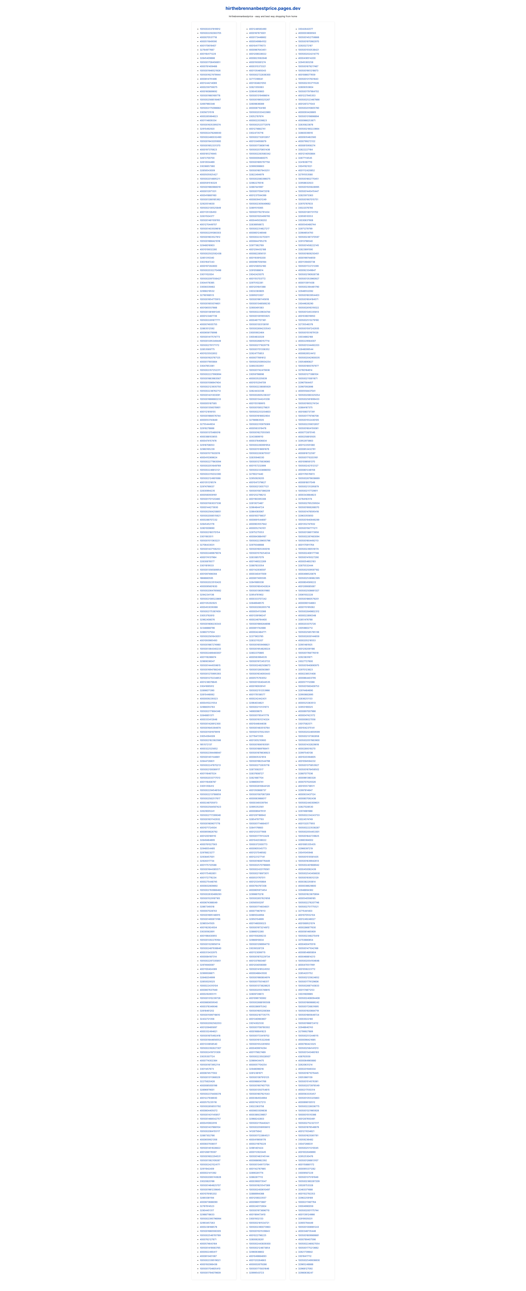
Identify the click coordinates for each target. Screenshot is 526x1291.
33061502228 (305, 594)
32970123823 (305, 669)
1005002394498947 (210, 752)
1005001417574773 (210, 336)
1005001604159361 (308, 428)
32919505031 (305, 1218)
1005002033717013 (210, 777)
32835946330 (256, 457)
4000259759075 (208, 87)
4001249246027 (306, 919)
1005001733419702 (259, 1035)
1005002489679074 (210, 553)
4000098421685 (307, 1039)
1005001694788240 (210, 669)
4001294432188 (257, 249)
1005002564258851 (210, 511)
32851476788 (305, 619)
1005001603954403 (308, 295)
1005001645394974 (210, 727)
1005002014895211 (210, 178)
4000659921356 (208, 1139)
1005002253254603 (260, 411)
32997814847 (305, 790)
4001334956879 (257, 141)
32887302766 (207, 1135)
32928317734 (207, 860)
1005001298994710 (259, 944)
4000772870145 (306, 432)
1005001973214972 (259, 927)
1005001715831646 (259, 1268)
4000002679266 (258, 1264)
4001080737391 (306, 411)
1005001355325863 (308, 1098)
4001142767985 (257, 1168)
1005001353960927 (308, 278)
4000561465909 (307, 931)
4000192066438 (208, 1264)
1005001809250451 (308, 253)
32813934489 (207, 162)
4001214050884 (306, 153)
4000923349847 (307, 270)
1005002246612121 (210, 469)
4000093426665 (307, 112)
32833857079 (256, 557)
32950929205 (256, 478)
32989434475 (256, 1060)
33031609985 (305, 994)
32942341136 (207, 594)
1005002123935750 (210, 386)
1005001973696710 (259, 1210)
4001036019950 (306, 316)
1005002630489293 (210, 894)
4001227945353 (306, 95)
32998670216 (256, 894)
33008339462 (207, 286)
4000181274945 (208, 153)
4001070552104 (306, 915)
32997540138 (305, 752)
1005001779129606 (308, 981)
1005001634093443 (259, 673)
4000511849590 (208, 41)
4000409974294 (258, 1048)
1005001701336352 (259, 349)
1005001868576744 (210, 415)
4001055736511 (306, 786)
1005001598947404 (210, 382)
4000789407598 (307, 1239)
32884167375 (305, 407)
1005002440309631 (308, 802)
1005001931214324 (259, 719)
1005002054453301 (308, 831)
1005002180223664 (308, 128)
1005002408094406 (309, 998)
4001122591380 (306, 445)
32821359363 (256, 87)
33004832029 (256, 336)
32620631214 (305, 1064)
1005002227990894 (210, 374)
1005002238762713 (210, 390)
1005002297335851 (210, 960)
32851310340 (207, 257)
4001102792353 (306, 1193)
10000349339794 (258, 802)
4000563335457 (307, 1093)
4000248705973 (208, 802)
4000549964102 (257, 41)
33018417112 (304, 1256)
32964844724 (256, 507)
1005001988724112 (308, 1023)
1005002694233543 (260, 328)
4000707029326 (307, 781)
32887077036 (305, 773)
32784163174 (305, 499)
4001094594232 (307, 761)
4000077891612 (257, 357)
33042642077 (305, 29)
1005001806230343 (210, 623)
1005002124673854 (259, 1247)
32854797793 (256, 819)
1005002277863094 (210, 461)
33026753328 (305, 1185)
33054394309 (207, 736)
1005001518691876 (259, 449)
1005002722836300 (259, 74)
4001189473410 (257, 1214)
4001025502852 (208, 353)
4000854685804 (307, 952)
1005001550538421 (308, 49)
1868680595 (206, 578)
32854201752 (305, 973)
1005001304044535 (259, 682)
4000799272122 (306, 141)
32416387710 (305, 162)
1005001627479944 (210, 74)
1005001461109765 (210, 220)
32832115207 (256, 640)
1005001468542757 (210, 1118)
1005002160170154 (210, 532)
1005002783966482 (210, 890)
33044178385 (207, 282)
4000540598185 (307, 898)
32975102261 (256, 282)
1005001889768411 (259, 748)
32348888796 (207, 628)
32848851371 (207, 715)
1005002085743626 (210, 1177)
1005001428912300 (210, 723)
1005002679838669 (309, 478)
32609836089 (256, 103)
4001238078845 (208, 682)
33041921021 (305, 166)
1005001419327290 (308, 557)
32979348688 (256, 544)
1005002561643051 (210, 636)
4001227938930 (208, 1098)
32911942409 (207, 1168)
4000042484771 (257, 632)
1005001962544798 (259, 761)
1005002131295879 (308, 486)
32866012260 (256, 931)
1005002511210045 (308, 1148)
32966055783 (207, 707)
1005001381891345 (210, 311)
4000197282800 (208, 266)
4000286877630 (307, 927)
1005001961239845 (210, 1189)
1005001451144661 (210, 757)
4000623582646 (258, 58)
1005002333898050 (260, 469)
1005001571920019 (210, 453)
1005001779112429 (259, 836)
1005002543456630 (309, 873)
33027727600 (305, 661)
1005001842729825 (308, 836)
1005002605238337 (259, 395)
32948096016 (256, 1069)
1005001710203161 (308, 457)
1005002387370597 (308, 237)
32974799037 (207, 486)
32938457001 (207, 856)
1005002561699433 (308, 399)
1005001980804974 (259, 977)
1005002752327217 (308, 1123)
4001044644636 (257, 723)
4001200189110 (208, 836)
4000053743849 (208, 420)
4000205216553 (307, 640)
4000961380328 (307, 777)
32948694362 (305, 890)
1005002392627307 (210, 1048)
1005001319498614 (259, 95)
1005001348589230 (259, 303)
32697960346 (207, 103)
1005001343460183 (308, 1052)
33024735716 (256, 132)
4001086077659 (306, 74)
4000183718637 (257, 515)
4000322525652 (209, 748)
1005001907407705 (259, 1085)
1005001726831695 (308, 1006)
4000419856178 (257, 1139)
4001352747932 (306, 524)
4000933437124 (306, 794)
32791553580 (305, 174)
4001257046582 (257, 852)
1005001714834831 (259, 906)
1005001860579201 (308, 598)
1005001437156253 (210, 549)
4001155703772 (257, 278)
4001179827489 (257, 1052)
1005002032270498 (210, 270)
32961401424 (256, 1148)
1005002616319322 (308, 307)
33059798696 (256, 374)
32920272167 (305, 45)
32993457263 (207, 1222)
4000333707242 (258, 598)
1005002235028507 (259, 1056)
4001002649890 (307, 1152)
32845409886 (207, 58)
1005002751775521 (308, 906)
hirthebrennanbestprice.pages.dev (263, 8)
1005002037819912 (210, 29)
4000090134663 (307, 603)
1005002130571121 (259, 486)
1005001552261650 (259, 1044)
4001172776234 (208, 877)
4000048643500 (258, 973)
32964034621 (256, 702)
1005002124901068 (210, 478)
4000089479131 (257, 811)
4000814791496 (208, 79)
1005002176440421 (259, 1123)
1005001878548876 (308, 1127)
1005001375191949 (308, 1177)
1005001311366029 (210, 1077)
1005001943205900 (210, 141)
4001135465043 (257, 70)
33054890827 (305, 361)
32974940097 (207, 964)
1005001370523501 (259, 731)
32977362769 (256, 245)
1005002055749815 (259, 989)
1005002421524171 (210, 1164)
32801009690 (207, 528)
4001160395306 (257, 499)
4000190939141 (257, 686)
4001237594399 (257, 195)
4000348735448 (307, 1231)
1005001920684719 (308, 1010)
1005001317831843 (308, 79)
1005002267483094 (308, 536)
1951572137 (206, 744)
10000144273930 (209, 507)
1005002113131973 (259, 707)
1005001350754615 (259, 1089)
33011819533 (207, 565)
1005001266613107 (308, 1160)
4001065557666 (208, 307)
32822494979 (256, 174)
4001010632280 (208, 249)
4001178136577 (257, 694)
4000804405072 (209, 1110)
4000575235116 (208, 1102)
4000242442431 (257, 698)
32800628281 (256, 1239)
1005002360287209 (309, 1181)
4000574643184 (208, 1243)
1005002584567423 (210, 806)
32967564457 (305, 382)
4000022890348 (307, 615)
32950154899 (256, 919)
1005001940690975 (308, 665)
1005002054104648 (308, 960)
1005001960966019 (210, 187)
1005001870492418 (210, 1035)
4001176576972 (306, 474)
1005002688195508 (259, 1002)
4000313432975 (208, 952)
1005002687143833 (308, 985)
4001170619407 (208, 45)
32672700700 (207, 158)
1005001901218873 (308, 70)
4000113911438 (306, 282)
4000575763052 (258, 678)
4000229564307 (307, 340)
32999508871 (207, 973)
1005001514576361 (308, 1081)
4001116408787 (208, 781)
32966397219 (305, 848)
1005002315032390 (210, 474)
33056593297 (256, 902)
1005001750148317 (259, 981)
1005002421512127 (308, 465)
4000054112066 (257, 611)
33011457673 (207, 1069)
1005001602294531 (210, 1156)
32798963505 (256, 420)
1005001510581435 (308, 856)
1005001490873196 (210, 919)
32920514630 (207, 203)
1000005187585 (208, 403)
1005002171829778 (259, 345)
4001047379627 (257, 482)
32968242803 (256, 1118)
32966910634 (256, 939)
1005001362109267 (210, 1160)
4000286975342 (258, 1006)
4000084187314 (208, 956)
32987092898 (305, 386)
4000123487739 (208, 316)
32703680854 (305, 939)
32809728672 (256, 994)
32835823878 (305, 124)
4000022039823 (258, 120)
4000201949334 (307, 1069)
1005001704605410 (210, 1268)
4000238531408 (307, 673)
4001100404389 (208, 969)
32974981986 (305, 811)
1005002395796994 (210, 1218)
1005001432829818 (308, 744)
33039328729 (256, 948)
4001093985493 (208, 640)
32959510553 (305, 216)
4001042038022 (257, 840)
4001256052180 (257, 266)
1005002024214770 (308, 53)
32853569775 (207, 349)
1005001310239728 (210, 998)
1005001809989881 (308, 1235)
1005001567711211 (307, 528)
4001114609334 (208, 120)
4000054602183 (307, 561)
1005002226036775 (308, 1106)
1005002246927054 (309, 1243)
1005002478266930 (210, 132)
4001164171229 (208, 53)
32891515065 (256, 207)
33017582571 (305, 723)
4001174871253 (306, 989)
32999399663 (256, 166)
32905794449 (305, 1222)
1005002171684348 (210, 711)
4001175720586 (208, 865)
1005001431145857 (210, 1114)
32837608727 (256, 773)
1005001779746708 (308, 415)
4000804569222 (307, 582)
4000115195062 (306, 607)
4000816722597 (306, 453)
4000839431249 (257, 199)
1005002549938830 (309, 1260)
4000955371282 (306, 1168)
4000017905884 (208, 361)
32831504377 (207, 216)
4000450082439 (307, 869)
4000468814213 (306, 956)
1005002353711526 (308, 83)
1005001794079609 (210, 1272)
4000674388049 (208, 902)
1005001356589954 (210, 569)
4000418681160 (208, 195)
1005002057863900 (309, 740)
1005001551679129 (308, 332)
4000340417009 (257, 573)
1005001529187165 (210, 898)
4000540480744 (307, 224)
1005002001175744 (308, 1210)
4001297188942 (257, 815)
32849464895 (207, 840)
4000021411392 (208, 1172)
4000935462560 (307, 137)
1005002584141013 (308, 1048)
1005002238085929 (260, 386)
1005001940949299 (308, 519)
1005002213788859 (210, 794)
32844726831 (207, 761)
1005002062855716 (259, 607)
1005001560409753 (308, 686)
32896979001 (207, 1089)
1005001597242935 (308, 328)
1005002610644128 (259, 786)
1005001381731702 (308, 212)
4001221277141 (257, 856)
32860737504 (207, 632)
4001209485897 (208, 1027)
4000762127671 (208, 1239)
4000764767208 (257, 885)
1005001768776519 (308, 652)
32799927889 (305, 1031)
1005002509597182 (308, 569)
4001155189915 (257, 403)
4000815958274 (306, 145)
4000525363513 (307, 702)
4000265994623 (209, 116)
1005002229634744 (259, 311)
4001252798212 (257, 494)
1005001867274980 (210, 644)
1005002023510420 (210, 582)
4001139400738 (306, 261)
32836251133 (305, 698)
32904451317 (207, 1210)
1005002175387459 (210, 611)
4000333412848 (208, 719)
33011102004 (207, 274)
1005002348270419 (308, 935)
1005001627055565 (259, 432)
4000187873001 (257, 33)
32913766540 (305, 241)
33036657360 (207, 166)
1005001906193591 (259, 744)
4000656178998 (208, 332)
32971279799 (305, 228)
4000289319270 (306, 748)
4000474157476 (208, 440)
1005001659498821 (259, 644)
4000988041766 (257, 1081)
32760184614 (305, 370)
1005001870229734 (259, 956)
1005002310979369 (259, 424)
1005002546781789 (210, 1235)
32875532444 (305, 565)
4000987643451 (257, 49)
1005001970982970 (308, 41)
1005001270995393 (210, 673)
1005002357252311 (210, 370)
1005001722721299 (308, 266)
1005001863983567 (210, 378)
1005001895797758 (259, 162)
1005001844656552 (210, 1039)
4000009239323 (209, 698)
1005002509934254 (260, 361)
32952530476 (305, 1156)
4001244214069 (208, 83)
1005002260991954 (259, 445)
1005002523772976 (259, 124)
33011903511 (206, 536)
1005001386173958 (308, 532)
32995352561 (256, 806)
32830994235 (207, 490)
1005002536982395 (309, 578)
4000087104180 (257, 108)
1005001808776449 (259, 860)
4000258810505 (307, 436)
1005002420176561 (259, 869)
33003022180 (305, 1019)
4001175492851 (208, 873)
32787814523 (207, 1206)
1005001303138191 (259, 324)
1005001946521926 (210, 70)
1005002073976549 (308, 1085)
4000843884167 (257, 536)
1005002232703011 (259, 237)
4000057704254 (258, 1064)
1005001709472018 (259, 191)
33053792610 (207, 615)
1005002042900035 (309, 357)
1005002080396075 (259, 178)
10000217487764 (307, 1202)
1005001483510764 (259, 727)
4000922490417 (208, 1251)
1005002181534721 (259, 1222)
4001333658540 (208, 1044)
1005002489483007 (210, 652)
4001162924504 (208, 927)
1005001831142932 (210, 819)
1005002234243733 (309, 815)
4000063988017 (257, 798)
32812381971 (256, 1073)
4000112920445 (257, 1152)
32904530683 (256, 91)
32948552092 (305, 291)
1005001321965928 (308, 1110)
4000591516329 (208, 182)
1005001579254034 (259, 553)
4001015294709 (257, 382)
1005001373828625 (259, 985)
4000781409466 (208, 66)
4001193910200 (257, 257)
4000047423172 (306, 715)
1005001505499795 (259, 216)
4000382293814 (307, 881)
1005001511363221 (210, 540)
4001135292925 (208, 603)
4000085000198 (208, 1085)
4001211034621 (306, 1131)
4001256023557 (257, 1197)
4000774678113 (257, 910)
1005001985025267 (259, 99)
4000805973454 (258, 890)
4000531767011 (257, 877)
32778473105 (256, 736)
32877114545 (305, 158)
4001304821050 (257, 83)
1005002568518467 (210, 99)
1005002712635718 (259, 765)
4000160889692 (208, 91)
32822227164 (305, 149)
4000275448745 (208, 881)
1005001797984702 (308, 91)
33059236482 (305, 1139)
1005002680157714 (259, 340)
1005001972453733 (259, 661)
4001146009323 (257, 923)
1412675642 (255, 1131)
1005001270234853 (210, 678)
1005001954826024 (259, 648)
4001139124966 (306, 1214)
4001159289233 (257, 935)
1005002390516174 (308, 549)
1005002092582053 (210, 1023)
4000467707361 (257, 320)
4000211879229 (257, 1143)
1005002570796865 (259, 865)
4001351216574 (208, 482)
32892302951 (256, 365)
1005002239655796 (259, 540)
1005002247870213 (210, 765)
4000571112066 (306, 682)
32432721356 (207, 1019)
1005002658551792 (210, 1106)
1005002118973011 (259, 873)
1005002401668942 (308, 865)
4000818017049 (306, 482)
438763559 (304, 1056)
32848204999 (207, 977)
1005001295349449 (210, 340)
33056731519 (207, 112)
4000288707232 (208, 519)
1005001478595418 (308, 511)
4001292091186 (306, 648)
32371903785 (256, 636)
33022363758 (256, 1106)
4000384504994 (258, 1098)
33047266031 (305, 1143)
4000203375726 (307, 623)
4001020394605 (307, 757)
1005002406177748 (308, 553)
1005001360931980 (259, 590)
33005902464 (256, 332)
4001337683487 (257, 960)
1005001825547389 (259, 1185)
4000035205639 (258, 378)
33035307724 (207, 1056)
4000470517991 (306, 964)
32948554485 (207, 848)
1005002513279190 (308, 320)
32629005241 (207, 811)
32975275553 (256, 532)
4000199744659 (306, 257)
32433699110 (256, 436)
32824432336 (256, 390)
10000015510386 (307, 1114)
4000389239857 (258, 1114)
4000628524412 (307, 353)
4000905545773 (258, 848)
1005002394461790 (308, 286)
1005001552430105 (308, 420)
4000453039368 (209, 607)
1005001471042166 (308, 948)
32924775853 (256, 353)
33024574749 (305, 819)
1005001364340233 (210, 648)
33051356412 (207, 786)
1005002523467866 (309, 99)
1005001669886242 (308, 1002)
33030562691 (207, 931)
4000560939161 (208, 494)
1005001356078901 (210, 407)
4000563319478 (257, 428)
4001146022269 (257, 561)
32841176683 (256, 827)
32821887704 (256, 777)
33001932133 (256, 1218)
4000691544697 (257, 519)
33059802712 (305, 628)
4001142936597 (257, 569)
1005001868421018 (210, 241)
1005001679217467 (308, 66)
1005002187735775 (259, 1014)
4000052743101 (257, 528)
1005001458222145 (308, 245)
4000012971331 (208, 191)
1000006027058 (306, 719)
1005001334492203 (308, 345)
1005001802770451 (308, 178)
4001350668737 (257, 790)
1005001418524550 (259, 969)
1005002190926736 (308, 274)
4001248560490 (257, 29)
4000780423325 (307, 1044)
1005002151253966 (259, 690)
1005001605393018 (259, 549)
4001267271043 (306, 103)
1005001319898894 (308, 116)
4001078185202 (208, 1193)
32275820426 (207, 1081)
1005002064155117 (210, 1131)
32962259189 (305, 1197)
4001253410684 (257, 881)
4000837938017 (208, 1143)
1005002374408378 (210, 1093)
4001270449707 (208, 224)
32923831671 (305, 657)
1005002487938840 (210, 948)
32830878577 (207, 561)
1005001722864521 (259, 1135)
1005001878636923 (259, 752)
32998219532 (207, 291)
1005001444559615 (210, 665)
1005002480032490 (210, 137)
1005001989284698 (259, 623)
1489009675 (255, 711)
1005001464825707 (210, 1185)
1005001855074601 (210, 303)
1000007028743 (208, 910)
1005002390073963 (259, 1227)
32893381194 (207, 1197)
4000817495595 (257, 578)
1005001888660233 (210, 399)
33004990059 (305, 1206)
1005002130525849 (210, 207)
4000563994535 (258, 657)
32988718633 (207, 1214)
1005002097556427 (210, 278)
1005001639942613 (308, 860)
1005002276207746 (308, 902)
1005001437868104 (210, 1127)
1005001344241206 (259, 399)
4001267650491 (306, 1118)
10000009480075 (258, 158)
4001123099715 (257, 952)
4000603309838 (258, 1110)
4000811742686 (257, 628)
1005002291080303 (210, 232)
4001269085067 (306, 586)
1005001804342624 (259, 586)
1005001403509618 (210, 228)
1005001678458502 (308, 769)
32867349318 (207, 906)
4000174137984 (208, 557)
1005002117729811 (308, 490)
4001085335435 (307, 844)
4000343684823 (307, 494)
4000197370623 (208, 149)
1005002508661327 (308, 590)
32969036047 (207, 661)
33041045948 (305, 852)
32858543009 (207, 170)
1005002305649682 (260, 203)
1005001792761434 (259, 212)
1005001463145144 (259, 1156)
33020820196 (207, 1181)
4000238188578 (208, 1227)
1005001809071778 (210, 823)
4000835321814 (257, 757)
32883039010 (305, 132)
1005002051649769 (210, 465)
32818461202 (207, 1010)
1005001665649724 (308, 1014)
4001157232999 (257, 465)
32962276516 (256, 182)
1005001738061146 (259, 145)
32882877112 (256, 1177)
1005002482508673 (259, 665)
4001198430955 (208, 935)
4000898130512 (306, 1102)
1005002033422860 (260, 112)
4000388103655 (208, 436)
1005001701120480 (210, 499)
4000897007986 (307, 711)
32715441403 (305, 910)
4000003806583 (307, 33)
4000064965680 (307, 1060)
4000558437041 (306, 390)
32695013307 (256, 295)
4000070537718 (208, 37)
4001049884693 (257, 1256)
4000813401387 (208, 1256)
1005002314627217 (259, 228)
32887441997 (256, 187)
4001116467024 (208, 773)
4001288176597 (208, 1152)
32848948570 (256, 603)
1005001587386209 (259, 490)
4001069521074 (306, 923)
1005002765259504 (309, 503)
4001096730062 (257, 998)
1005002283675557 (259, 453)
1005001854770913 (210, 299)
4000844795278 (258, 241)
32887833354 (256, 565)
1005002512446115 (308, 1035)
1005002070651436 (259, 149)
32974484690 (305, 690)
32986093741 (256, 781)
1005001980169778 (210, 95)
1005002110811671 (308, 378)
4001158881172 (306, 1164)
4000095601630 (208, 586)
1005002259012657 (308, 424)
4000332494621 (208, 1031)
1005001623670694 (308, 894)
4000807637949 (208, 989)
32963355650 (305, 515)
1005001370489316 (210, 432)
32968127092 (305, 1268)
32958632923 (305, 182)
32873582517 (256, 769)
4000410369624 (208, 457)
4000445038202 (258, 220)
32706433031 (207, 544)
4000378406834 (258, 440)
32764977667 (207, 49)
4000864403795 (307, 678)
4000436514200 (307, 58)
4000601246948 (257, 232)
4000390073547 (258, 1181)
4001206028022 (257, 53)
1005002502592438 (210, 253)
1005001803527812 (210, 237)
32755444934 (207, 424)
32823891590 (305, 249)
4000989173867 (257, 1202)
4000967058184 (257, 261)
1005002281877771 (210, 320)
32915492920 (207, 128)
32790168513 (207, 295)
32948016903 (207, 245)
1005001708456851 (210, 62)
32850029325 (207, 981)
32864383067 (256, 511)
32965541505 (207, 923)
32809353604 (305, 87)
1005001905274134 (308, 403)
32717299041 (256, 79)
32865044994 (256, 915)
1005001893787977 (308, 365)
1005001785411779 (259, 715)
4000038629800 (307, 885)
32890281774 (256, 1172)
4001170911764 (306, 544)
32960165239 (207, 449)
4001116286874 (208, 657)
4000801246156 (306, 469)
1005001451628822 (210, 1148)
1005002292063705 (210, 33)
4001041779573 (257, 45)
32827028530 (305, 806)
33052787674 (256, 116)
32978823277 (207, 852)
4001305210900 (257, 740)
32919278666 (207, 428)
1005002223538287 (309, 827)
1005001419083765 (210, 1247)
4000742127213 (257, 1102)
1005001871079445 (308, 1073)
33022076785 (305, 207)
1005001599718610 (210, 1014)
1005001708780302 (259, 1027)
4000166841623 (257, 1031)
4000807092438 (307, 798)
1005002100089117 (210, 769)
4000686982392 (258, 1160)
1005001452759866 (308, 37)
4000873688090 (209, 1202)
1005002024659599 (309, 731)
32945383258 (305, 62)
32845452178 (207, 524)
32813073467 (256, 503)
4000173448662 (257, 37)
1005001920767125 (210, 357)
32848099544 (305, 349)
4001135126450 (208, 212)
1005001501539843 (259, 1231)
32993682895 (305, 694)
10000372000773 (258, 844)
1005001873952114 (210, 1064)
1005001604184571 (308, 299)
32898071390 (207, 690)
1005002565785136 (308, 632)
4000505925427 (209, 174)
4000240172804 (257, 1206)
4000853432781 (306, 449)
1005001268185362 (210, 199)
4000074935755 (208, 324)
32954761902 (256, 594)
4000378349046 (209, 1006)
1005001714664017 (259, 823)
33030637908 (305, 220)
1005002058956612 (259, 1127)
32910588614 (256, 270)
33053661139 (305, 1077)
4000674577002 (208, 1073)
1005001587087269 (259, 794)
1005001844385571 (210, 869)
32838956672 (256, 224)
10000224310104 (209, 985)
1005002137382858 (308, 736)
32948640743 (305, 1027)
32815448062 (207, 694)
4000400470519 (306, 944)
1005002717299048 (210, 815)
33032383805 (256, 291)
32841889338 (256, 582)
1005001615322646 (259, 1039)
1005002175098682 (210, 108)
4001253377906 (257, 831)
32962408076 (207, 619)
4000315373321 (257, 66)
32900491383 (256, 307)
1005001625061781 (308, 1135)
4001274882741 (257, 128)
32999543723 (256, 1272)
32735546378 (305, 324)
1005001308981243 (308, 1227)
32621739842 (305, 1251)
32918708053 (207, 445)
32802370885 (256, 652)
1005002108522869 (210, 598)
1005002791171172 (209, 345)
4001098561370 (306, 461)
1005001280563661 (259, 669)
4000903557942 (258, 524)
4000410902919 (208, 1123)
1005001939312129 (308, 877)
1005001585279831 (259, 407)
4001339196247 (257, 615)
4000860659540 (209, 1002)
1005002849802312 (308, 611)
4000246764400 (258, 619)
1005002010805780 (308, 108)
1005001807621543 (259, 1093)
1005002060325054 (309, 395)
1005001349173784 (259, 1164)
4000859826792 (209, 831)
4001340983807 (257, 1019)
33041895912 (207, 686)
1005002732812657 (259, 137)
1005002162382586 (210, 740)
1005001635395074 (210, 124)
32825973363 (305, 195)
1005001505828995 (308, 187)
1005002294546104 (210, 790)
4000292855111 (208, 994)
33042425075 (256, 274)
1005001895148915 (210, 915)
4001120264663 (257, 1260)
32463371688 (305, 1189)
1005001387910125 (259, 1077)
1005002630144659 (308, 636)
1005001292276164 (210, 939)
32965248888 (305, 1264)
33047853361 (207, 365)
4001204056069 (257, 964)
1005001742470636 (259, 370)
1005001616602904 (259, 415)
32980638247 (305, 1272)
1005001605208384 (259, 1010)
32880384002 (305, 840)
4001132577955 (306, 823)
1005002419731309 (210, 1052)
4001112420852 (306, 170)
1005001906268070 (308, 507)
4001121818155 (208, 411)
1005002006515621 (210, 515)
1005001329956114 (210, 944)
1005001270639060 (259, 461)
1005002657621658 (259, 898)
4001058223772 (306, 969)
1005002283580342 (260, 153)
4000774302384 (208, 1060)
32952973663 (305, 440)
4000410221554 (208, 702)
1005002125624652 (308, 977)
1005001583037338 (210, 503)
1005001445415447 (308, 191)
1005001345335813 (308, 311)
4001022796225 (257, 1235)
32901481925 (305, 644)
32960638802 (256, 1251)
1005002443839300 (260, 1243)
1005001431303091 (210, 395)
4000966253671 (306, 120)
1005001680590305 (210, 1231)
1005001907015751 (308, 199)
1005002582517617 (210, 798)
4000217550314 (306, 1089)
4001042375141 (306, 727)
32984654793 (305, 232)
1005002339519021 (210, 1260)
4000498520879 (307, 573)
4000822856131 (257, 253)
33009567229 (305, 1172)
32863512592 (207, 328)
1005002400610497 (259, 1189)
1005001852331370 (210, 145)
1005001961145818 (259, 299)
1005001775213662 (308, 1247)
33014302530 (256, 1023)
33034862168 (305, 336)
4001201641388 (257, 286)
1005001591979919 (210, 731)
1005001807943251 (259, 170)
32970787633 (305, 203)
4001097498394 (208, 573)
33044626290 (305, 303)
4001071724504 (208, 827)
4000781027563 (208, 844)
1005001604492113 (308, 540)
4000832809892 (209, 885)
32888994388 (256, 1193)
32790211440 (256, 474)
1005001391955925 (259, 316)
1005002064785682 (210, 590)
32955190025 (305, 707)
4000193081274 (257, 62)
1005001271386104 (308, 374)
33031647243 (207, 261)
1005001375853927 (308, 765)
